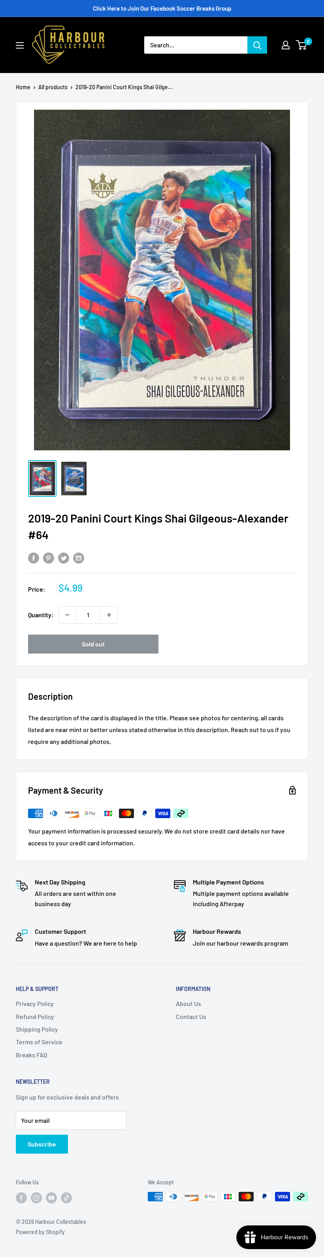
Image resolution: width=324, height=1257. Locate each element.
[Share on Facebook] (33, 557)
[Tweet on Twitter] (63, 557)
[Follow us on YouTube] (51, 1197)
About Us (188, 1003)
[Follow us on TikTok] (66, 1197)
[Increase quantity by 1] (109, 615)
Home (23, 87)
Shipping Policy (37, 1029)
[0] (302, 45)
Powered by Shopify (40, 1232)
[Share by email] (78, 557)
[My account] (286, 45)
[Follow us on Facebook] (21, 1197)
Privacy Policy (35, 1003)
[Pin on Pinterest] (48, 557)
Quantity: (41, 614)
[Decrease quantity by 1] (67, 615)
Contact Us (191, 1016)
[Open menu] (20, 45)
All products (53, 87)
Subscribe (42, 1144)
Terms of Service (39, 1041)
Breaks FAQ (31, 1054)
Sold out (93, 644)
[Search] (257, 45)
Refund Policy (35, 1016)
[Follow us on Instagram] (36, 1197)
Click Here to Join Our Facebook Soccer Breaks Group (162, 8)
